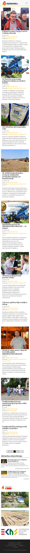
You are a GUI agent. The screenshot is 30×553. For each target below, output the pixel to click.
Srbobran (11, 37)
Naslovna (11, 542)
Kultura (10, 410)
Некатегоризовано (13, 433)
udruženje (14, 410)
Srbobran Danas (22, 550)
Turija (16, 37)
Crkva (9, 309)
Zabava (4, 185)
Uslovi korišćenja (10, 545)
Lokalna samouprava (13, 88)
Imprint (21, 545)
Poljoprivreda (11, 38)
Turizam (4, 361)
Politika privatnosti (14, 544)
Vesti (18, 542)
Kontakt (15, 547)
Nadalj (7, 37)
